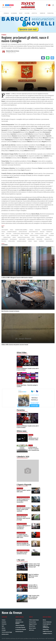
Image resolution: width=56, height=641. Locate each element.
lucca (21, 235)
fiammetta (51, 235)
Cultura (27, 13)
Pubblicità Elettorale (47, 631)
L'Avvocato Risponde (19, 625)
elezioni (30, 241)
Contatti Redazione (47, 622)
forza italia (8, 233)
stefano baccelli (14, 235)
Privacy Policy (46, 629)
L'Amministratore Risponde (19, 622)
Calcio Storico (18, 620)
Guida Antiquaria (19, 631)
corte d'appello (4, 229)
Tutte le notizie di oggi (7, 632)
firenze (11, 229)
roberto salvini (22, 239)
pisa (32, 233)
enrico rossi (37, 229)
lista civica (3, 241)
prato (33, 237)
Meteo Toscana (32, 628)
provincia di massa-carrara (24, 237)
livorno (26, 235)
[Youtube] (49, 5)
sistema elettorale (23, 231)
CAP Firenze (31, 630)
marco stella (39, 239)
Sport (20, 13)
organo (35, 241)
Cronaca (6, 13)
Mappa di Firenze (33, 624)
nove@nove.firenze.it (47, 633)
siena (8, 235)
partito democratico (33, 231)
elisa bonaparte (13, 239)
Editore (44, 620)
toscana (31, 229)
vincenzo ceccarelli (39, 233)
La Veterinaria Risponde (20, 629)
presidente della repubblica (21, 229)
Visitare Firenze (32, 622)
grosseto (48, 237)
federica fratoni (6, 237)
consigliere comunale (12, 231)
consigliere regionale (21, 241)
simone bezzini (43, 235)
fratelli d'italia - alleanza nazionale (21, 233)
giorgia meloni (11, 241)
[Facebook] (47, 5)
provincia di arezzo (34, 235)
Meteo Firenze (32, 626)
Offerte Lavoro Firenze (34, 620)
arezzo (47, 233)
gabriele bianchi (31, 239)
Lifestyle (34, 13)
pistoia (14, 237)
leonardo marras (40, 237)
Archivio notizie (5, 634)
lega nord (42, 231)
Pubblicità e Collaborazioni (46, 626)
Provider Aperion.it (47, 624)
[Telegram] (52, 57)
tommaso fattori (48, 239)
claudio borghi (4, 239)
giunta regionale (49, 241)
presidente (41, 241)
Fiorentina (50, 13)
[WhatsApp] (47, 57)
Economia (14, 13)
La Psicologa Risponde (20, 627)
